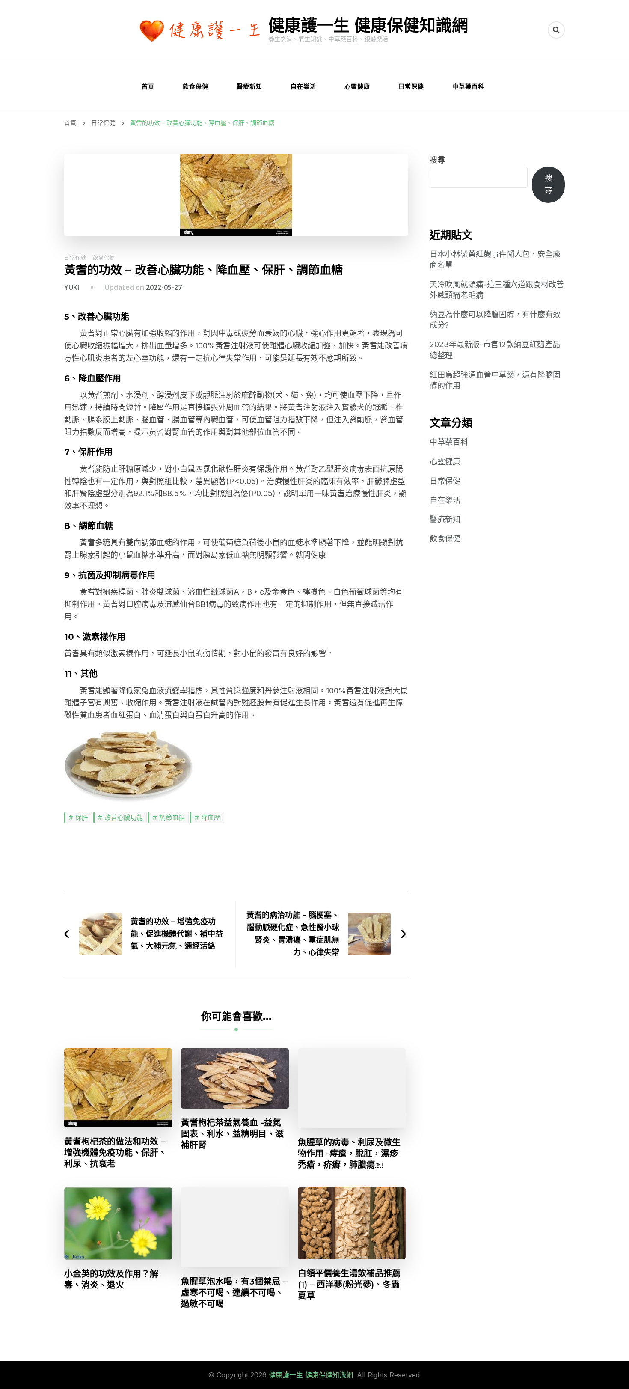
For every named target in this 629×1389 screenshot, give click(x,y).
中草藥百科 (468, 86)
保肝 (81, 817)
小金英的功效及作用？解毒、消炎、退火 (111, 1279)
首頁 (148, 86)
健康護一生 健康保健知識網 (368, 25)
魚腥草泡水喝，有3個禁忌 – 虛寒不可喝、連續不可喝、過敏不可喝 (234, 1292)
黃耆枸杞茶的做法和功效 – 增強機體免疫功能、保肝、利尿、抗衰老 (115, 1152)
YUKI (71, 287)
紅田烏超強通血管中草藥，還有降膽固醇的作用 (495, 380)
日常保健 (411, 86)
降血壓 (210, 817)
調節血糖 (172, 817)
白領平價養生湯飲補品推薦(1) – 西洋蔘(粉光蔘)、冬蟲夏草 (349, 1284)
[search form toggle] (556, 30)
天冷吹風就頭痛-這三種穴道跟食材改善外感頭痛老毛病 (497, 290)
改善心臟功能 (123, 817)
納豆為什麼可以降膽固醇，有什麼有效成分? (495, 320)
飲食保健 (195, 86)
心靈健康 (357, 86)
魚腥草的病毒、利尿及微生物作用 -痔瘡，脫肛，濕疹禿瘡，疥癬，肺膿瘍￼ (349, 1153)
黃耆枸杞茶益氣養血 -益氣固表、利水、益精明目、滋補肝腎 (232, 1134)
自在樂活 (303, 86)
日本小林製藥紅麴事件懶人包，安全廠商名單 (495, 259)
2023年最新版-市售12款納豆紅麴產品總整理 (495, 350)
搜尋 (437, 159)
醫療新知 (249, 86)
